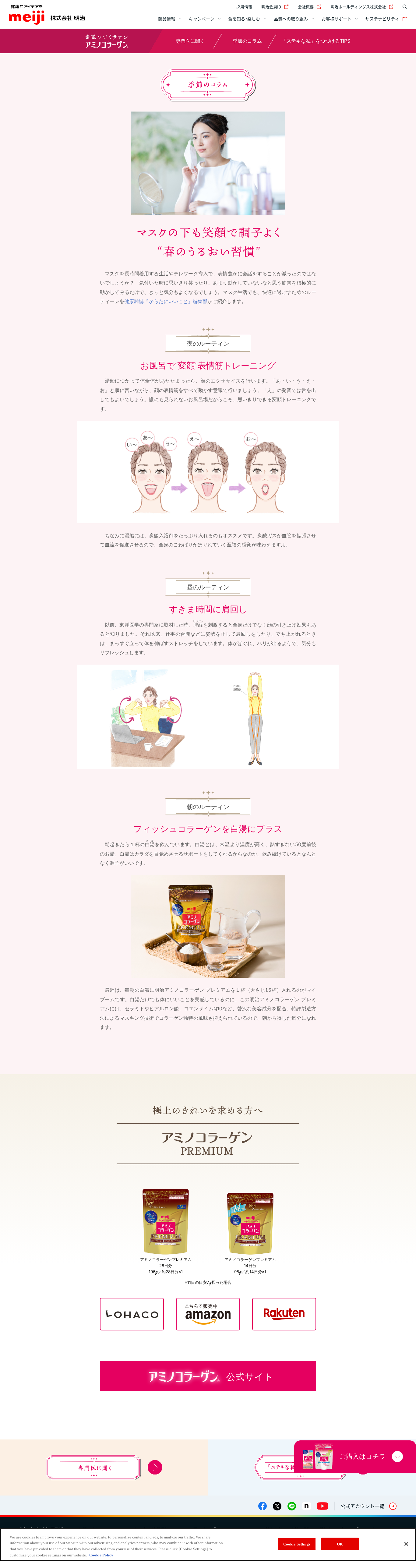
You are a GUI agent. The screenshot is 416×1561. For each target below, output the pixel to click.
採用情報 (244, 6)
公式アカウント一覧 (362, 1506)
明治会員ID (271, 6)
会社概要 (306, 6)
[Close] (406, 1544)
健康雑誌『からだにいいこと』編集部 (165, 301)
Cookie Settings (296, 1544)
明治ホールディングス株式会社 (358, 6)
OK (340, 1544)
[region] (208, 1544)
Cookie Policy (101, 1554)
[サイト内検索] (403, 6)
